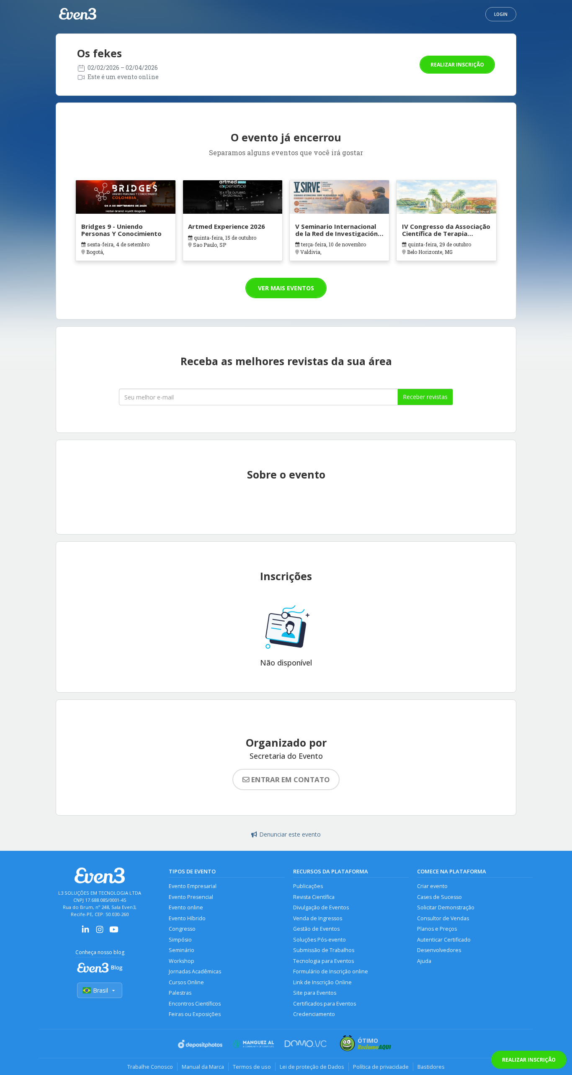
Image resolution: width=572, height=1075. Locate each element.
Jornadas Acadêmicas (195, 971)
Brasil (100, 990)
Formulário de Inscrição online (330, 971)
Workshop (181, 961)
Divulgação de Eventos (321, 907)
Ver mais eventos (286, 288)
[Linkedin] (85, 932)
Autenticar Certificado (444, 939)
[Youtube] (114, 932)
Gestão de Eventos (316, 928)
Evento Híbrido (187, 918)
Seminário (181, 950)
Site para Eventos (314, 992)
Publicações (308, 886)
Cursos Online (186, 982)
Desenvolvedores (439, 950)
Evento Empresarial (192, 886)
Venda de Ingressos (317, 918)
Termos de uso (252, 1066)
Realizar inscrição (457, 64)
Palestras (180, 992)
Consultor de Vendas (443, 918)
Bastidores (431, 1066)
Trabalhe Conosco (150, 1066)
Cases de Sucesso (439, 897)
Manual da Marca (203, 1066)
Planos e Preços (437, 928)
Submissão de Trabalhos (323, 950)
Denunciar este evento (290, 834)
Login (501, 14)
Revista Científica (314, 897)
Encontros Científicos (195, 1003)
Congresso (182, 928)
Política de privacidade (381, 1066)
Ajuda (424, 961)
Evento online (186, 907)
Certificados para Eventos (324, 1003)
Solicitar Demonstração (445, 907)
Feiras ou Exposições (195, 1014)
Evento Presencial (191, 897)
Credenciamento (314, 1014)
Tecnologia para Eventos (323, 961)
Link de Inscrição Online (322, 982)
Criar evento (432, 886)
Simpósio (180, 939)
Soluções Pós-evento (319, 939)
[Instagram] (100, 932)
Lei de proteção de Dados (312, 1066)
